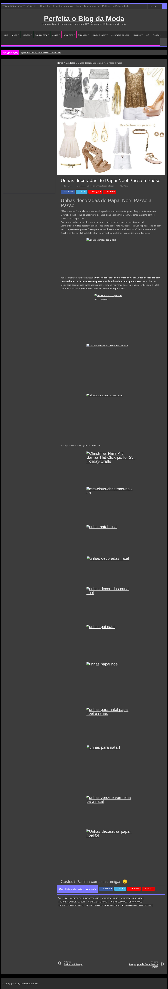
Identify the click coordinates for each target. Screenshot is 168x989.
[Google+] (136, 6)
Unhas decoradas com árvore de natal (115, 277)
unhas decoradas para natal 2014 (103, 905)
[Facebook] (139, 6)
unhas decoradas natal (71, 905)
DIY (147, 35)
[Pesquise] (164, 6)
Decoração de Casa (120, 35)
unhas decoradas (98, 902)
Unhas (55, 35)
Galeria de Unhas (94, 186)
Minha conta (91, 6)
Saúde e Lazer (99, 35)
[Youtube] (145, 6)
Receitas (137, 35)
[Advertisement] (111, 936)
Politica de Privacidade (115, 6)
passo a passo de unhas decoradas (82, 898)
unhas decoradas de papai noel (126, 902)
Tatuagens (68, 35)
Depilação (70, 63)
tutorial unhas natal (133, 898)
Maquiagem (41, 35)
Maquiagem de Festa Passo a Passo (143, 964)
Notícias (156, 35)
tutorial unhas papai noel (72, 902)
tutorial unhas (111, 898)
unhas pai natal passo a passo (138, 905)
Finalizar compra (63, 6)
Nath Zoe (67, 186)
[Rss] (132, 6)
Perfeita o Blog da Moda (84, 19)
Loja (78, 6)
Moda (14, 35)
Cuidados (82, 35)
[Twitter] (142, 6)
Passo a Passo (108, 186)
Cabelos (26, 35)
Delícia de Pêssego (73, 963)
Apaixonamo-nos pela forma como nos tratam (41, 52)
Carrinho (45, 6)
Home (60, 63)
